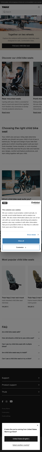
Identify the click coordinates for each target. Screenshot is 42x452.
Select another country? (21, 445)
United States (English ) (21, 439)
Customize (20, 247)
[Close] (37, 425)
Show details (31, 235)
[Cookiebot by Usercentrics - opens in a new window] (31, 203)
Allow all (21, 241)
